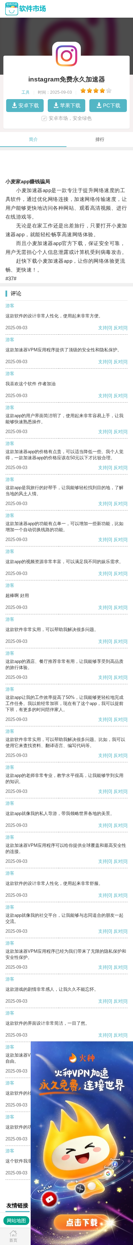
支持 (102, 327)
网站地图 (16, 1220)
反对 (118, 327)
